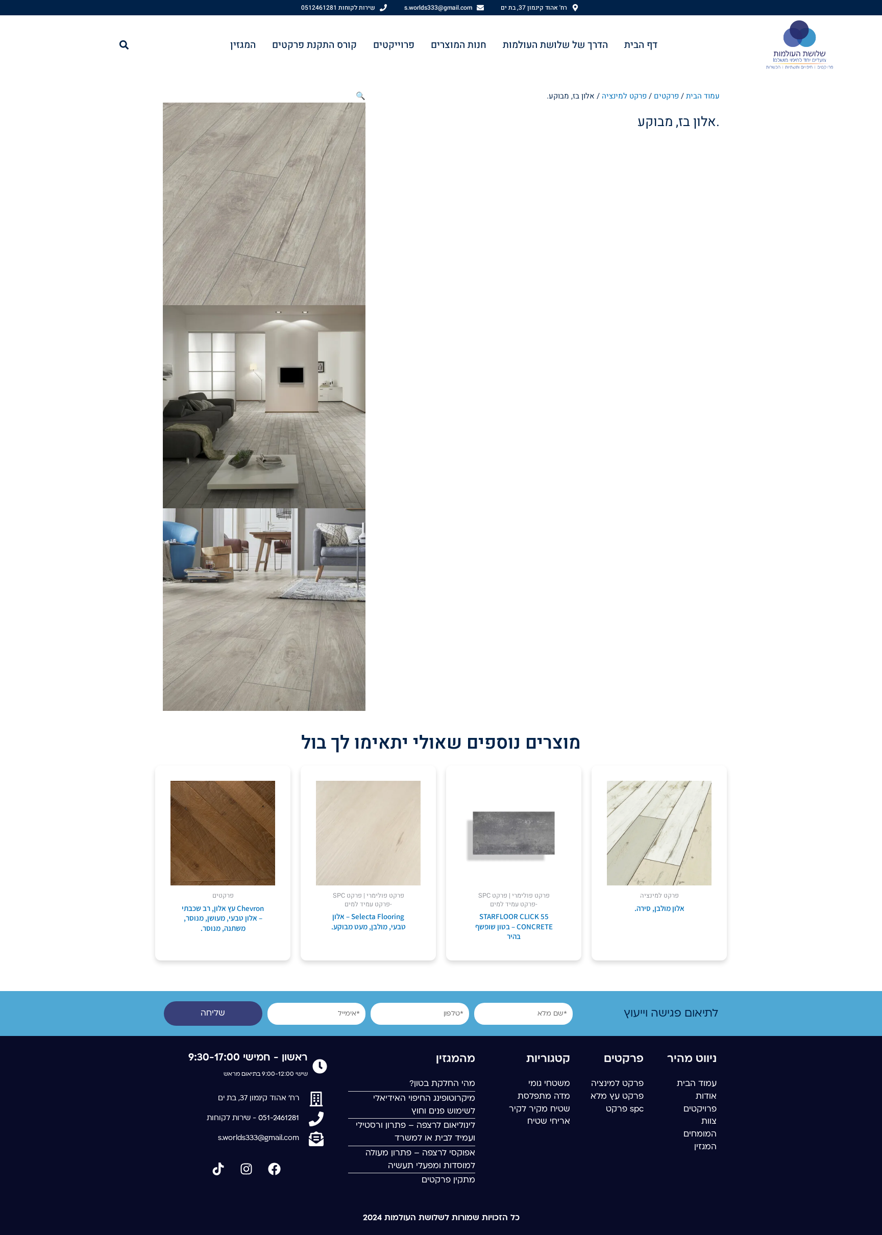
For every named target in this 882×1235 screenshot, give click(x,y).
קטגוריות (548, 1059)
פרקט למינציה (624, 96)
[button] (124, 44)
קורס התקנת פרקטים (314, 45)
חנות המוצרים (458, 45)
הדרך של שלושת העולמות (555, 45)
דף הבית (640, 45)
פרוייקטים (393, 45)
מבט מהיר (659, 876)
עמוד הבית (703, 96)
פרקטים (666, 96)
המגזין (243, 45)
